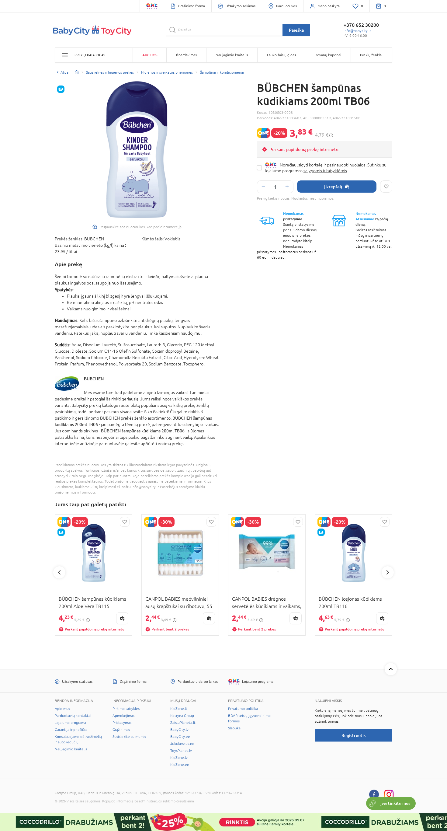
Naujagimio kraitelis (71, 749)
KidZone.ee (179, 765)
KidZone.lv (179, 758)
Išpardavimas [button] (186, 55)
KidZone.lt (178, 709)
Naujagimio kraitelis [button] (232, 55)
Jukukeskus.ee (182, 744)
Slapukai (234, 728)
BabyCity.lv (179, 730)
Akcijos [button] (149, 55)
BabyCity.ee (180, 737)
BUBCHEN (94, 378)
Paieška (296, 30)
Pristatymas (122, 723)
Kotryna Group (182, 716)
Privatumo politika (243, 709)
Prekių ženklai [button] (371, 55)
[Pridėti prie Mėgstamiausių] (386, 186)
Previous (59, 572)
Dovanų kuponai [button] (328, 55)
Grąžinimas (121, 730)
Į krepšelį (333, 186)
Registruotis (353, 735)
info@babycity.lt (357, 31)
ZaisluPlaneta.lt (183, 723)
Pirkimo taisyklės (126, 709)
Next (388, 572)
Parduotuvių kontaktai (73, 716)
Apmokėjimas (123, 716)
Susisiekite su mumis (129, 737)
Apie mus (62, 709)
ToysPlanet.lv (181, 751)
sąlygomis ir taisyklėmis (325, 170)
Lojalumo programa (70, 723)
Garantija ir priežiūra (71, 730)
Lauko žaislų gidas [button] (281, 55)
